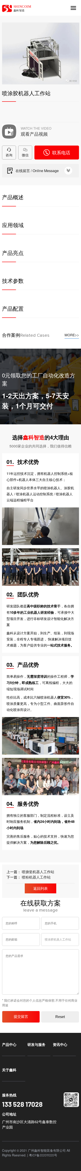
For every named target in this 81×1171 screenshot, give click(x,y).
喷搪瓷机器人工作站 (38, 871)
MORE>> (72, 334)
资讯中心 (60, 1044)
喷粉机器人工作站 (36, 877)
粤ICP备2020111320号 (43, 1155)
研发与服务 (36, 1044)
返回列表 (40, 888)
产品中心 (9, 1044)
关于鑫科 (9, 1069)
